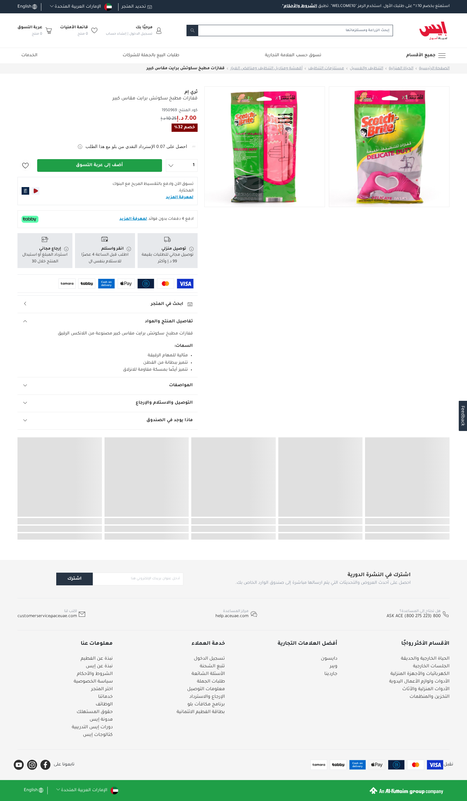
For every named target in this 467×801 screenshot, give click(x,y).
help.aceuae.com (231, 616)
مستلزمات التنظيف (326, 68)
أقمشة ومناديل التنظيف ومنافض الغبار (266, 68)
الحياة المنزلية (401, 68)
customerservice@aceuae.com (47, 616)
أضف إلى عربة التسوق (99, 165)
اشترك (74, 578)
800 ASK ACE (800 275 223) (414, 616)
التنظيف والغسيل (366, 68)
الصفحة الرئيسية (434, 68)
